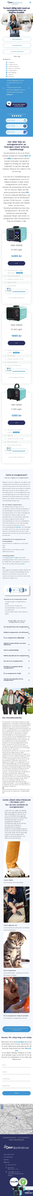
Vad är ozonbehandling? (11, 650)
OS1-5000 (16, 404)
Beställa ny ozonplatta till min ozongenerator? (13, 667)
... (23, 92)
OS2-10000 (16, 325)
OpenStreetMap (23, 1129)
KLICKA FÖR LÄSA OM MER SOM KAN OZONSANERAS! (17, 1029)
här (20, 576)
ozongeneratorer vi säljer (11, 557)
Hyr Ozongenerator (17, 45)
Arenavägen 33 (21, 1042)
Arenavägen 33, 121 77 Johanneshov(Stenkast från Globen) (15, 1173)
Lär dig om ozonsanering (17, 51)
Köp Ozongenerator (17, 39)
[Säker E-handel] (23, 1182)
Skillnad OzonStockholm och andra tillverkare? (15, 644)
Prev (3, 88)
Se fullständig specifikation (16, 297)
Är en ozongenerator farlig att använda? (16, 1017)
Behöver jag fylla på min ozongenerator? (16, 655)
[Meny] (30, 2)
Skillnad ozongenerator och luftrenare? (16, 632)
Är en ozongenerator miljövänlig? (14, 637)
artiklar (23, 563)
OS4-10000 (16, 245)
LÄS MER (19, 273)
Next (29, 88)
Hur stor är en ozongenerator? (13, 661)
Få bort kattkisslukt (16, 973)
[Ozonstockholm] (15, 2)
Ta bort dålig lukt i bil (16, 928)
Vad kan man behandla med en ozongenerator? (13, 679)
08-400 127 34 (6, 59)
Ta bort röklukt (13, 881)
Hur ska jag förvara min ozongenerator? (16, 627)
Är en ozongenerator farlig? (12, 673)
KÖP (16, 263)
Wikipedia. (18, 527)
